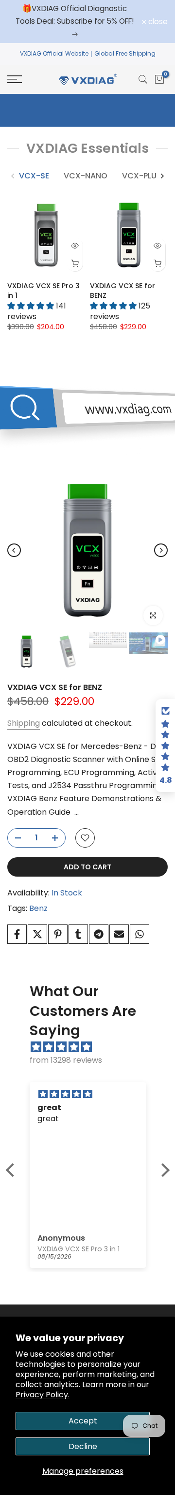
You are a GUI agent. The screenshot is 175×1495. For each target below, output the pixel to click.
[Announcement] (74, 21)
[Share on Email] (119, 934)
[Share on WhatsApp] (139, 934)
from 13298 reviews (66, 1060)
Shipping (23, 723)
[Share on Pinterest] (58, 934)
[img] (93, 1047)
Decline (83, 1446)
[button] (12, 1170)
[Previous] (13, 176)
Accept (83, 1420)
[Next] (162, 176)
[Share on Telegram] (98, 934)
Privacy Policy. (43, 1394)
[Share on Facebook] (17, 934)
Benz (38, 908)
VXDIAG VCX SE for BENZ (54, 687)
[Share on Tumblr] (78, 934)
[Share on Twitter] (37, 934)
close (157, 22)
